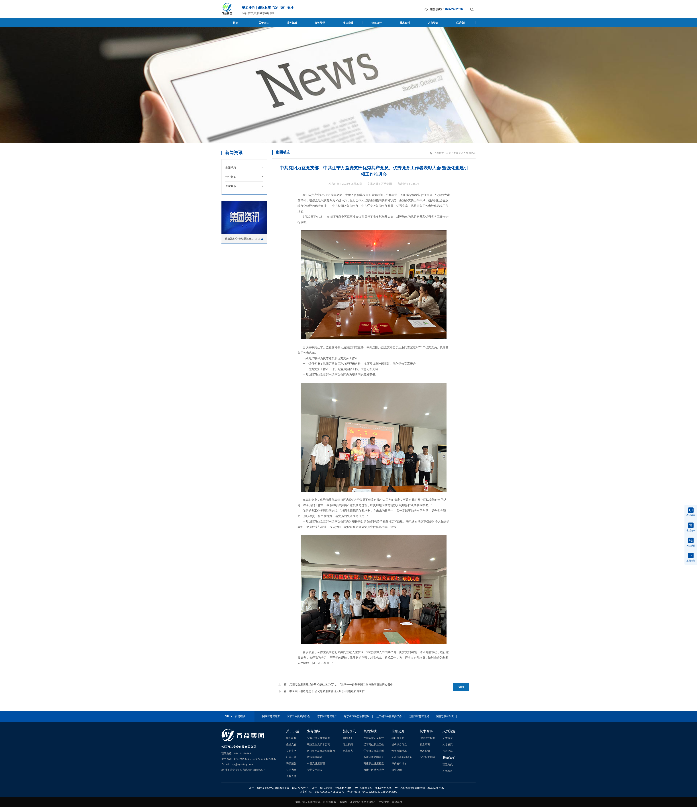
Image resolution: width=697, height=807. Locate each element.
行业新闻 (244, 176)
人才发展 (448, 744)
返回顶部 (690, 560)
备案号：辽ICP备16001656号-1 (358, 802)
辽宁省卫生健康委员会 (389, 716)
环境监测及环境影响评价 (321, 750)
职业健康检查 (314, 757)
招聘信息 (448, 750)
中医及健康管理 (316, 763)
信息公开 (377, 22)
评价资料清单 (399, 763)
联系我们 (461, 22)
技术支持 (384, 802)
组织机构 (291, 738)
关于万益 (264, 22)
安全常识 (425, 744)
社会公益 (291, 757)
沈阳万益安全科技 (374, 738)
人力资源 (433, 22)
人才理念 (448, 738)
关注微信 (690, 545)
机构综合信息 (399, 744)
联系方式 (448, 764)
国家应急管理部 (271, 716)
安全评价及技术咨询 (318, 738)
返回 (461, 687)
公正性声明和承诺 (402, 757)
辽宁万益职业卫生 (374, 744)
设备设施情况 (399, 750)
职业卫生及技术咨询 (318, 744)
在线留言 (448, 770)
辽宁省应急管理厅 (327, 716)
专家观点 (244, 186)
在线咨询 (690, 515)
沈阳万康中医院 (445, 716)
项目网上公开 (399, 738)
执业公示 (397, 769)
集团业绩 (348, 22)
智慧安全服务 (314, 769)
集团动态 (244, 167)
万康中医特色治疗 (374, 769)
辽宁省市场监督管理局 (356, 716)
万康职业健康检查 (374, 763)
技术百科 (405, 22)
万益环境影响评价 (374, 757)
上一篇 (335, 684)
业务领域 (292, 22)
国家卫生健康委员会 (298, 716)
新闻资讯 (320, 22)
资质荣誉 (291, 763)
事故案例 (425, 750)
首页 (235, 22)
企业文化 (291, 744)
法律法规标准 (427, 738)
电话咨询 (690, 530)
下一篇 (321, 691)
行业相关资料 (427, 757)
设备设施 (291, 776)
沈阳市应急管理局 (419, 716)
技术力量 (291, 769)
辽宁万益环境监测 (374, 750)
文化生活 (291, 750)
